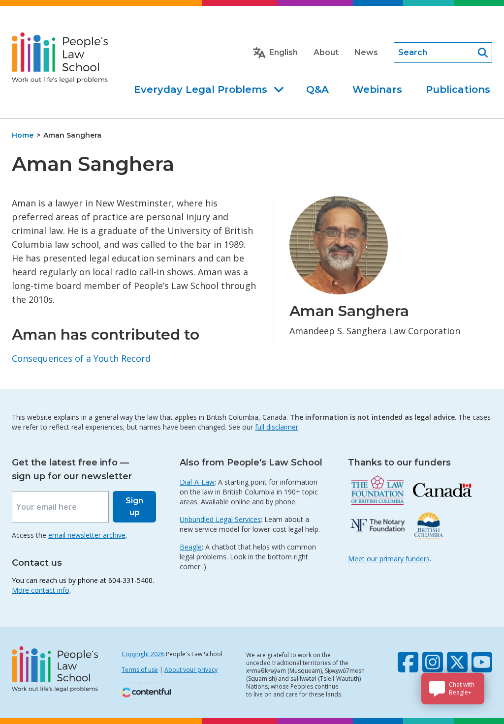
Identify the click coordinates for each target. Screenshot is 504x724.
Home (22, 135)
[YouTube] (482, 662)
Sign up (134, 506)
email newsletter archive (87, 535)
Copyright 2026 (143, 654)
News (366, 52)
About (326, 52)
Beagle (191, 546)
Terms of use (140, 670)
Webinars (377, 89)
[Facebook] (408, 662)
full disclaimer (276, 427)
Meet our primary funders (389, 558)
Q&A (317, 89)
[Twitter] (457, 662)
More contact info (40, 590)
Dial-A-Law (197, 482)
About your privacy (191, 670)
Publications (458, 89)
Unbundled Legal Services (220, 519)
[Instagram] (432, 662)
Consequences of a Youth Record (81, 358)
